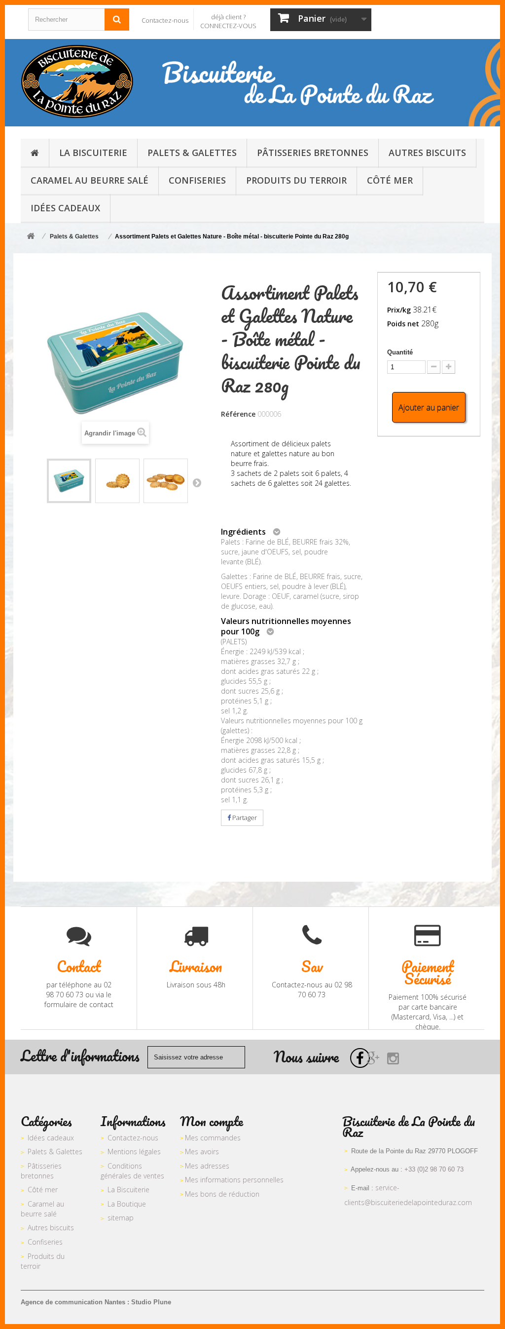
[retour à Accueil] (30, 237)
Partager (244, 817)
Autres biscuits (51, 1227)
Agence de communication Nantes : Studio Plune (96, 1302)
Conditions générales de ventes (132, 1171)
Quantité (400, 352)
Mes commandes (213, 1137)
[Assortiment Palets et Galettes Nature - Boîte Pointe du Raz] (69, 481)
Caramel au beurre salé (42, 1209)
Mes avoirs (202, 1151)
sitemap (121, 1217)
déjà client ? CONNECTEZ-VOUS (228, 21)
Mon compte (211, 1121)
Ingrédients (243, 531)
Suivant (197, 482)
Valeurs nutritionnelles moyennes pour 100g (286, 626)
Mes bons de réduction (222, 1194)
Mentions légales (134, 1151)
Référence (238, 414)
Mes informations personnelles (234, 1179)
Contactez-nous (165, 20)
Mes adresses (207, 1166)
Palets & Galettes (55, 1151)
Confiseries (45, 1242)
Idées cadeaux (51, 1137)
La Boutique (127, 1204)
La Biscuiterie (128, 1189)
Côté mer (43, 1189)
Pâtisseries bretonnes (41, 1171)
